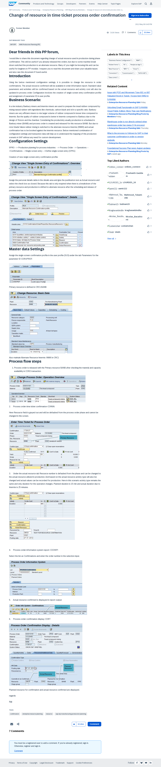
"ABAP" (138, 60)
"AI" (124, 65)
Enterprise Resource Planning (53, 10)
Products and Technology (43, 4)
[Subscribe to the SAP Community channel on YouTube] (146, 763)
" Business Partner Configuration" (119, 60)
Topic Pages (116, 4)
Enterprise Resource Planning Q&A (124, 102)
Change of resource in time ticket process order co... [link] (105, 10)
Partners (82, 4)
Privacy (12, 763)
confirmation (14, 714)
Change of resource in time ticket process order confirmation (67, 15)
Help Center (103, 4)
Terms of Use (22, 763)
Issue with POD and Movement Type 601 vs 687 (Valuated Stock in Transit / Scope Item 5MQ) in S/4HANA (128, 95)
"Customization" (127, 73)
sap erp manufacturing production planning (71, 714)
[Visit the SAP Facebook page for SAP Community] (137, 763)
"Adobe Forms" (113, 65)
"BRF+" (125, 69)
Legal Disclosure (46, 763)
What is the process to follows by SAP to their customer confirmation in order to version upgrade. (127, 136)
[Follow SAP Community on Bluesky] (141, 763)
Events (92, 4)
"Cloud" (135, 69)
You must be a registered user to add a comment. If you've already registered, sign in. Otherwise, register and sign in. (51, 744)
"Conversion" (112, 73)
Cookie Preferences (84, 763)
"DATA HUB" (142, 73)
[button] (141, 32)
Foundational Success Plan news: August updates (129, 148)
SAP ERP (13, 44)
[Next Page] (131, 80)
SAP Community (14, 10)
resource (49, 714)
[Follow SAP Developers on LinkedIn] (151, 763)
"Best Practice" (113, 69)
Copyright (33, 763)
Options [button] (130, 19)
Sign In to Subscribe (140, 15)
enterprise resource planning (33, 714)
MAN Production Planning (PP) (29, 44)
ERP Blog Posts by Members (75, 10)
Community (24, 4)
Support (70, 763)
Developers (71, 4)
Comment (18, 751)
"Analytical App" (135, 65)
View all (110, 239)
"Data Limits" (112, 77)
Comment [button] (94, 724)
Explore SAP (136, 4)
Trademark (60, 763)
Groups (60, 4)
